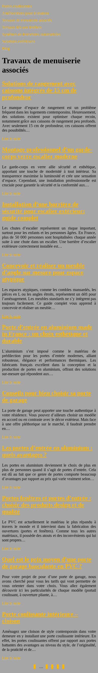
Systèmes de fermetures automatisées (31, 34)
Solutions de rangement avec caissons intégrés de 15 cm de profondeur (39, 90)
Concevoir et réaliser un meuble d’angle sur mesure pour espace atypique (43, 272)
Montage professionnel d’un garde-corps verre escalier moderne (47, 152)
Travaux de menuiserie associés (27, 20)
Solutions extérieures (18, 41)
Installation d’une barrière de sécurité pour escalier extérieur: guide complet (43, 211)
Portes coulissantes (17, 6)
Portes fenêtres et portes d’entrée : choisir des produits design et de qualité (46, 505)
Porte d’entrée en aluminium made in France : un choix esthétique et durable (47, 334)
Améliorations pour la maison (25, 13)
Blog (6, 48)
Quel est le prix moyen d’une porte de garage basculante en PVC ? (46, 562)
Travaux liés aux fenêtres (21, 27)
